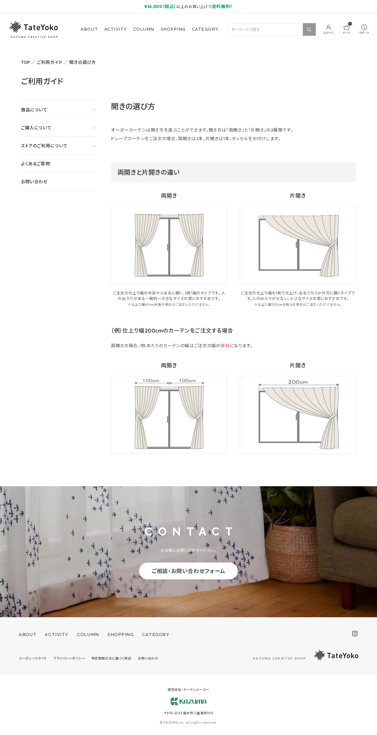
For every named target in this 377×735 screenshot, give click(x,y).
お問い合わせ (34, 181)
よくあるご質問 (35, 163)
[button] (58, 110)
